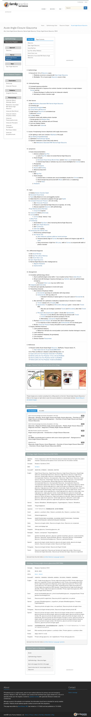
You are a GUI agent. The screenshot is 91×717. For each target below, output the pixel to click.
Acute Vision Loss (32, 53)
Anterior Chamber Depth (42, 193)
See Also (30, 39)
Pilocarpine (40, 313)
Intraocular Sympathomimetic (10, 133)
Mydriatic (44, 136)
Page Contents (40, 39)
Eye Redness (34, 209)
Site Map (41, 715)
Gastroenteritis (38, 266)
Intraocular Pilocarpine (12, 123)
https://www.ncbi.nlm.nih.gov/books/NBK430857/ (47, 350)
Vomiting (43, 168)
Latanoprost (51, 318)
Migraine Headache (39, 263)
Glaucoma (8, 50)
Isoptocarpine (50, 313)
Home (44, 9)
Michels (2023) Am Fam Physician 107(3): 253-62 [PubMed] (47, 356)
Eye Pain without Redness (34, 50)
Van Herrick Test (42, 230)
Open (12, 64)
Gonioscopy (9, 83)
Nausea (36, 168)
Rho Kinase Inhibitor (11, 130)
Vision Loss (67, 160)
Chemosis (45, 213)
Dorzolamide (41, 293)
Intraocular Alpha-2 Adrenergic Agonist (11, 101)
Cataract (38, 113)
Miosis (60, 179)
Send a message (72, 692)
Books (52, 9)
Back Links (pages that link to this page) (38, 664)
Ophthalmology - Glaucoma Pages (37, 660)
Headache (41, 166)
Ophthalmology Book (51, 25)
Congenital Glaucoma (11, 93)
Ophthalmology (10, 39)
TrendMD (41, 411)
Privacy (31, 715)
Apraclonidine (41, 305)
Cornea (32, 90)
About (36, 715)
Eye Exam (44, 223)
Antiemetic (42, 285)
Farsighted (40, 107)
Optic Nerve (77, 277)
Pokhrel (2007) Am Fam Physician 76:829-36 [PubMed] (45, 359)
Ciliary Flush (33, 219)
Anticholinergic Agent (43, 138)
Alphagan (65, 305)
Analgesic (33, 285)
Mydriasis (53, 134)
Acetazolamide (41, 295)
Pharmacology (12, 97)
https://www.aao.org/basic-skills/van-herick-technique (52, 236)
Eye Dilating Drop (35, 136)
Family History (34, 109)
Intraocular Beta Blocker (12, 111)
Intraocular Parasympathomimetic (12, 119)
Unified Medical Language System (54, 557)
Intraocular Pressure (11, 86)
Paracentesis (48, 338)
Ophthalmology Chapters (35, 656)
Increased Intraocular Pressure (39, 201)
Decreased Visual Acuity (44, 160)
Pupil (31, 115)
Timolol (39, 303)
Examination (12, 80)
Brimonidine (58, 305)
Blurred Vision (55, 160)
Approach (12, 47)
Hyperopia (33, 107)
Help (86, 2)
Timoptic (52, 303)
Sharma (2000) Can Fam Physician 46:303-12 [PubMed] (46, 357)
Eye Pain (46, 154)
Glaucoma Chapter (64, 25)
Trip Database (32, 411)
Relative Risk (45, 119)
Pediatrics (12, 90)
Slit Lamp (58, 242)
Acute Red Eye (32, 48)
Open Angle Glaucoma (12, 66)
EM (60, 9)
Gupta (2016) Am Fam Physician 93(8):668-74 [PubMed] (46, 354)
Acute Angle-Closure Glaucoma (11, 58)
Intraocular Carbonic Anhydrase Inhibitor (11, 114)
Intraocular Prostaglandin (9, 126)
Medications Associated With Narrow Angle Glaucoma (12, 106)
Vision (43, 181)
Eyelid (64, 199)
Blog (53, 715)
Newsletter (47, 715)
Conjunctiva (37, 211)
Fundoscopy (33, 220)
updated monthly (34, 696)
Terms (26, 715)
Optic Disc (37, 228)
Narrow (12, 55)
